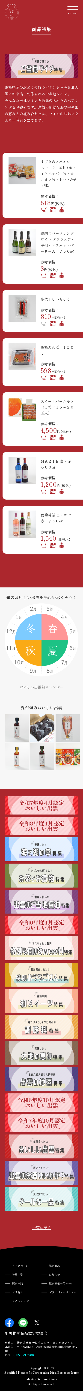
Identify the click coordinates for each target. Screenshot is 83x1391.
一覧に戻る (41, 1227)
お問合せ (17, 1292)
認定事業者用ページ (61, 1283)
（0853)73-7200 (23, 1355)
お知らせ (54, 1274)
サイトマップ (20, 1301)
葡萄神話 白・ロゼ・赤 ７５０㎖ (58, 518)
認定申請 (17, 1283)
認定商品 (54, 1266)
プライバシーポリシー (63, 1292)
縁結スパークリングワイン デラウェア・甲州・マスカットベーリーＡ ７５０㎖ (58, 242)
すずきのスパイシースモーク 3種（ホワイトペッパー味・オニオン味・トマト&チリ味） (59, 173)
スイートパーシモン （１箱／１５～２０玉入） (59, 407)
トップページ (20, 1266)
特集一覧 (17, 1274)
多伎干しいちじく (55, 299)
